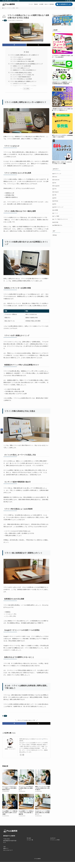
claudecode (56, 179)
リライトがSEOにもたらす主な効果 (22, 59)
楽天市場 (56, 222)
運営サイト (5, 848)
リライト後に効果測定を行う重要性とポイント (23, 81)
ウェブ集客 (56, 216)
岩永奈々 (10, 747)
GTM (55, 188)
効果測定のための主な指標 (19, 83)
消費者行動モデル (58, 225)
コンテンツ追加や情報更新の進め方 (22, 76)
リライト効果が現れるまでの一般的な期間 (23, 61)
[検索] (72, 1)
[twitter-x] (66, 1)
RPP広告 (56, 201)
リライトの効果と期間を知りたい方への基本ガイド (24, 55)
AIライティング (57, 173)
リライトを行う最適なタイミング (21, 68)
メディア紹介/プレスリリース (61, 219)
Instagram (56, 191)
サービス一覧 (30, 839)
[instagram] (68, 1)
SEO (5, 20)
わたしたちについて (8, 850)
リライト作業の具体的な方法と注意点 (20, 72)
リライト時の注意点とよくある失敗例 (22, 79)
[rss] (70, 1)
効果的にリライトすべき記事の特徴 (22, 66)
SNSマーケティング (58, 207)
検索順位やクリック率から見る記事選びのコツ (24, 70)
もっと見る (26, 88)
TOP (4, 846)
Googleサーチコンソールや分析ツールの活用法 (24, 85)
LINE (55, 194)
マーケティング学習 (54, 839)
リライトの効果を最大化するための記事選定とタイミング (26, 64)
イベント (56, 213)
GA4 (55, 182)
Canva (55, 176)
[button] (14, 45)
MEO (55, 198)
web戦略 (56, 210)
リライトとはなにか (18, 57)
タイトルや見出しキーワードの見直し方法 (23, 74)
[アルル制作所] (8, 4)
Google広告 (56, 185)
